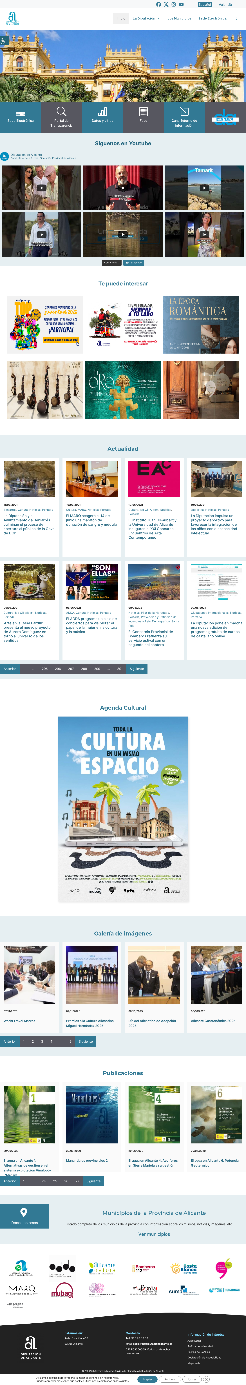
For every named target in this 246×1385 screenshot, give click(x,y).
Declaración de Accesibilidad (204, 1357)
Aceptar (147, 1379)
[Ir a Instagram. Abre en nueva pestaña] (173, 4)
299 (97, 669)
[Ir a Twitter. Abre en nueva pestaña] (166, 4)
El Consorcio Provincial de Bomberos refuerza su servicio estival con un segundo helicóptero (150, 638)
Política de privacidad (200, 1346)
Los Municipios (179, 18)
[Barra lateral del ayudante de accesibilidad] (4, 40)
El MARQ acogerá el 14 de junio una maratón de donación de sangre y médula (91, 520)
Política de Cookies (198, 1351)
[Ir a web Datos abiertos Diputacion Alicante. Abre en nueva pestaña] (225, 117)
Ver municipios (154, 1234)
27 (77, 1181)
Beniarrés (10, 509)
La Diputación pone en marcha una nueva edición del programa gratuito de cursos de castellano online (216, 629)
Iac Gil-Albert (149, 509)
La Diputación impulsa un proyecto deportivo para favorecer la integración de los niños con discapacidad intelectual (214, 524)
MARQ (82, 509)
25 (55, 1181)
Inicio (121, 18)
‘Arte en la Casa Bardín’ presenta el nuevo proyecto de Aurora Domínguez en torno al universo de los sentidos (27, 632)
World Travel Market (19, 1021)
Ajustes (192, 1379)
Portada (47, 509)
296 (58, 669)
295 (45, 669)
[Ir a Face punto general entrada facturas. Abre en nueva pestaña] (143, 117)
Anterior (10, 669)
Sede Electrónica (212, 18)
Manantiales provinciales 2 (87, 1160)
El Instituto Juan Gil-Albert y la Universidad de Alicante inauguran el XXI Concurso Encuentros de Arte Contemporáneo (152, 529)
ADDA (70, 612)
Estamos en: (73, 1333)
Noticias (35, 509)
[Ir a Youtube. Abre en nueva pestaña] (181, 4)
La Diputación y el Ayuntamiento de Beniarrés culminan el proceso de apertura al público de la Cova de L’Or (29, 524)
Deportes (197, 509)
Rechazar (170, 1379)
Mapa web (193, 1363)
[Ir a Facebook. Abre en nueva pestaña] (158, 4)
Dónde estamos (24, 1223)
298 (84, 669)
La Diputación (144, 18)
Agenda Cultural (123, 707)
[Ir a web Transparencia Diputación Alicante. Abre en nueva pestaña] (61, 117)
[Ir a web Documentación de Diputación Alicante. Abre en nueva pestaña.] (102, 117)
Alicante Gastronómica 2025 (213, 1021)
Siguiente (137, 669)
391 (120, 669)
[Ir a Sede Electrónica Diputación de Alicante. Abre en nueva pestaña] (20, 117)
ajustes (124, 1380)
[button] (235, 18)
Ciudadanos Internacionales (210, 612)
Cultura (23, 509)
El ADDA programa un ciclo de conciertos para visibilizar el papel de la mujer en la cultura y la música (91, 625)
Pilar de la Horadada (155, 612)
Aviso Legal (194, 1340)
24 (44, 1181)
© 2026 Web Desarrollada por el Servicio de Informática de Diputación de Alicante (123, 1371)
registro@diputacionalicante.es (152, 1343)
